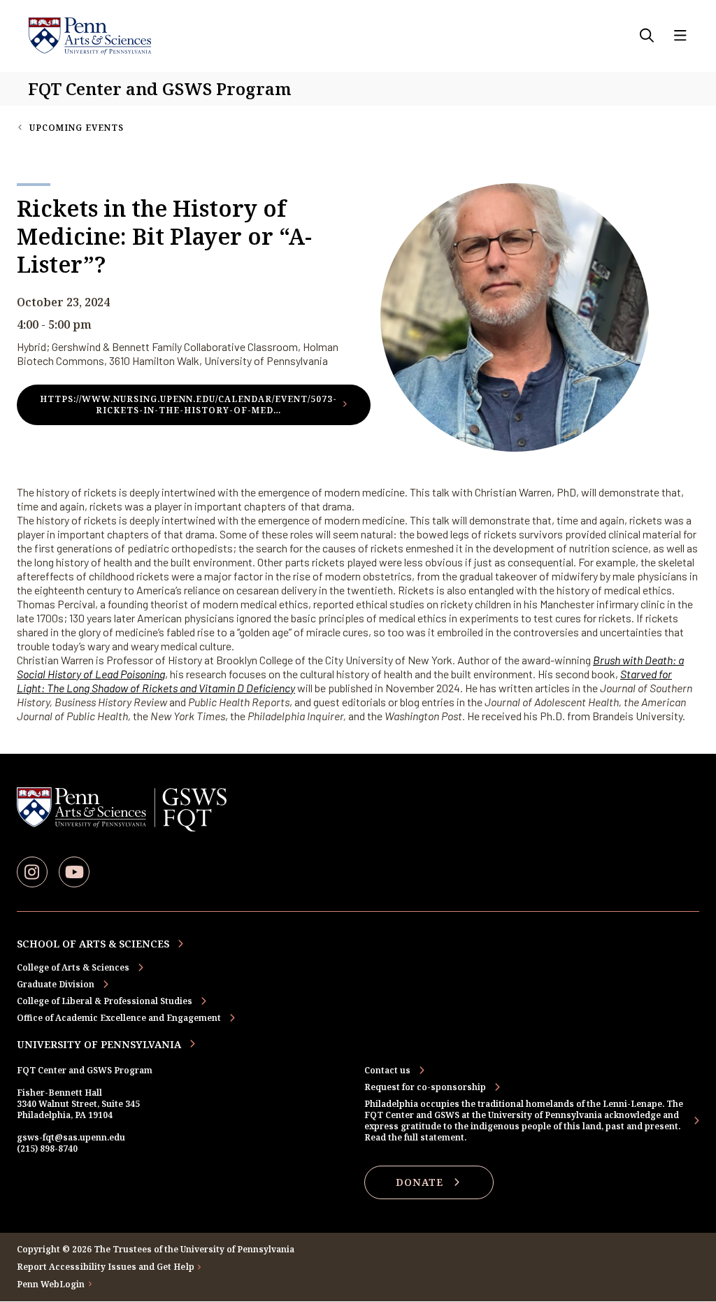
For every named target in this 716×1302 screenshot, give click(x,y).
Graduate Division (55, 984)
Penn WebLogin (51, 1284)
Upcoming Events (76, 127)
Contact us (387, 1070)
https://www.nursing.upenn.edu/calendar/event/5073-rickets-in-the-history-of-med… (188, 404)
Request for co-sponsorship (425, 1087)
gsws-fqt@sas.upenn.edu (71, 1137)
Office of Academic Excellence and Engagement (119, 1018)
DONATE (419, 1182)
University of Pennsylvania (99, 1044)
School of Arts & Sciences (93, 943)
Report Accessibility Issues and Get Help (105, 1267)
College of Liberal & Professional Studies (104, 1001)
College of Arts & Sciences (73, 967)
